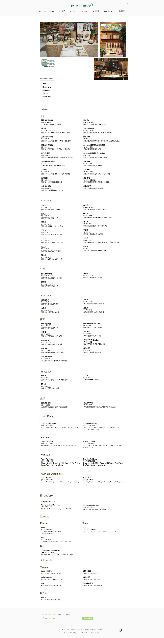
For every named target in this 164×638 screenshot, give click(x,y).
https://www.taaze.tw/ (91, 573)
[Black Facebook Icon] (116, 630)
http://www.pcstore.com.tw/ (51, 573)
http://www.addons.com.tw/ (51, 586)
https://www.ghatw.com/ (92, 579)
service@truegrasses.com (75, 629)
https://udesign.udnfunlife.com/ (52, 579)
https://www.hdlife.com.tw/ (92, 585)
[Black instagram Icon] (120, 630)
